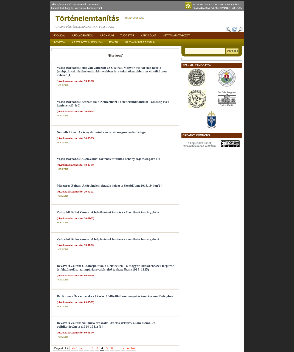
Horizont (62, 85)
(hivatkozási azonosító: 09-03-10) (75, 275)
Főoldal (59, 35)
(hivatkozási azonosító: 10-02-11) (75, 191)
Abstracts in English (87, 42)
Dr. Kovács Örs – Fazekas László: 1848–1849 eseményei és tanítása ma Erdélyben (115, 296)
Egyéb (113, 42)
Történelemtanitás (100, 19)
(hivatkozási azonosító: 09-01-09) (75, 332)
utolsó (131, 348)
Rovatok (59, 42)
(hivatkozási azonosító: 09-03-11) (75, 302)
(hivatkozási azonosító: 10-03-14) (75, 111)
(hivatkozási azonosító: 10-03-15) (75, 138)
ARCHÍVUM (107, 35)
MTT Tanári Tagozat (176, 35)
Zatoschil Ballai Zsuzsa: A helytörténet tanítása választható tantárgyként (108, 212)
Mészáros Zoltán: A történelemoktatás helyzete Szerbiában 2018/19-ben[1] (109, 185)
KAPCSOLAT (148, 35)
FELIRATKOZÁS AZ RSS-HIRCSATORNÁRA (216, 4)
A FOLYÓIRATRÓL (82, 35)
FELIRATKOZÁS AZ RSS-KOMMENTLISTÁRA (217, 7)
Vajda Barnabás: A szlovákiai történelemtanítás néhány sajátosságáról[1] (108, 159)
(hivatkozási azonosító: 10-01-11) (75, 218)
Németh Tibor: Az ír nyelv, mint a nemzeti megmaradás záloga (101, 132)
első (74, 348)
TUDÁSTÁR (127, 35)
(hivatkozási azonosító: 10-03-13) (75, 81)
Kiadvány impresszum (139, 42)
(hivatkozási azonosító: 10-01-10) (75, 245)
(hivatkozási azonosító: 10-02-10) (75, 165)
